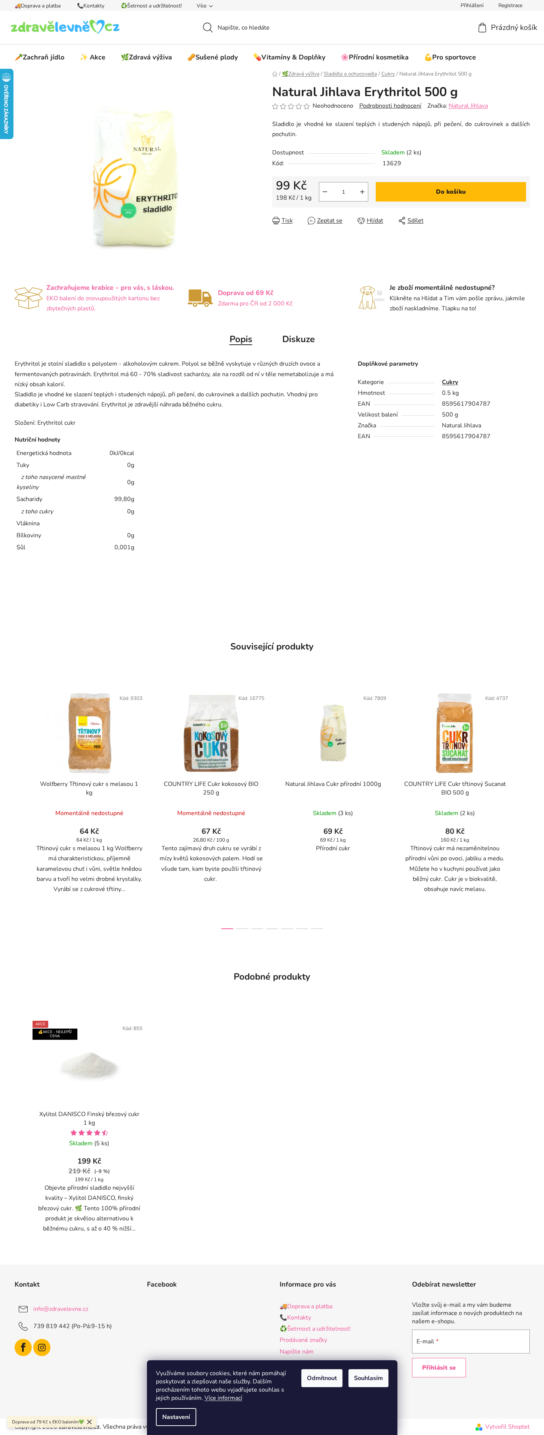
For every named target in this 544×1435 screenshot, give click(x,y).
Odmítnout (322, 1378)
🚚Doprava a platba (38, 5)
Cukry (450, 382)
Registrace (510, 5)
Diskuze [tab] (298, 339)
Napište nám (297, 1352)
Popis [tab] (241, 339)
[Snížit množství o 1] (325, 191)
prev (21, 808)
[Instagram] (41, 1347)
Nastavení (176, 1417)
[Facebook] (23, 1347)
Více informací (223, 1398)
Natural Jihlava (468, 106)
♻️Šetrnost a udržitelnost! (151, 5)
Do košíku (451, 192)
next (524, 808)
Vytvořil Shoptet (507, 1427)
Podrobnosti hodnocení (390, 106)
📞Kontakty (90, 5)
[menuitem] (39, 57)
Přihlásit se (439, 1368)
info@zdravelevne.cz (60, 1309)
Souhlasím (368, 1378)
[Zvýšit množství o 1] (362, 191)
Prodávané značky (303, 1340)
